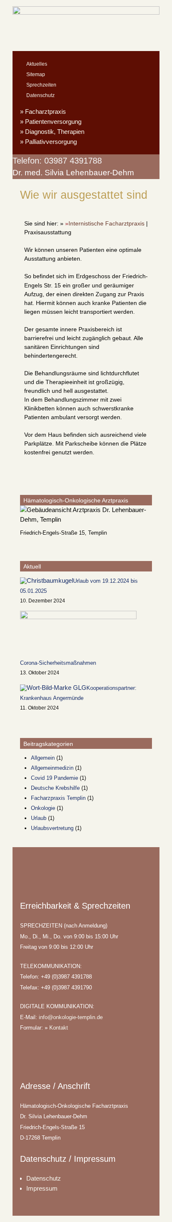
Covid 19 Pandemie (54, 778)
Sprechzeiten (41, 85)
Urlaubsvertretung (52, 828)
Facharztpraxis (45, 111)
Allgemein (43, 758)
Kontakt (58, 1028)
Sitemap (35, 74)
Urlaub (38, 818)
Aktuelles (36, 64)
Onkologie (43, 808)
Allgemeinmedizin (52, 768)
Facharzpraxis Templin (58, 798)
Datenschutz (40, 95)
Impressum (42, 1188)
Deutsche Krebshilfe (55, 788)
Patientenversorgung (53, 121)
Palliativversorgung (51, 141)
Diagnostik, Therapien (54, 131)
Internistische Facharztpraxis (106, 223)
